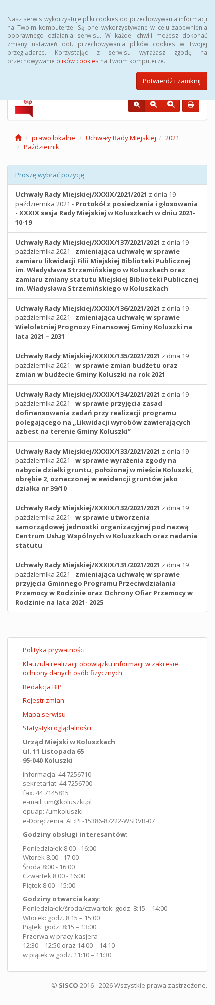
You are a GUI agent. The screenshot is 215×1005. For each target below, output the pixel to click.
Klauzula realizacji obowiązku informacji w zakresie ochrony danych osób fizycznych (100, 668)
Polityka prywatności (54, 649)
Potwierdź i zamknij (172, 80)
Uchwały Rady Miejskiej (121, 137)
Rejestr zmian (43, 700)
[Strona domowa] (18, 137)
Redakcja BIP (42, 686)
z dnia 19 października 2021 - (107, 208)
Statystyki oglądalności (57, 727)
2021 (173, 137)
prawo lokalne (54, 137)
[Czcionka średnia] (153, 104)
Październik (42, 146)
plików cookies (77, 61)
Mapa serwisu (44, 714)
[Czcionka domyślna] (137, 104)
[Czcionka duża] (171, 104)
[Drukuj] (191, 104)
